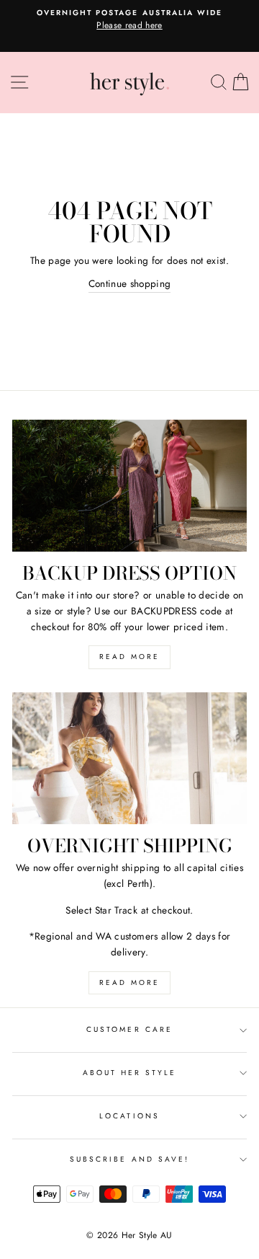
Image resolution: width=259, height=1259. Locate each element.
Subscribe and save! (129, 1159)
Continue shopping (129, 283)
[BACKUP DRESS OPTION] (129, 486)
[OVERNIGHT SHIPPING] (129, 758)
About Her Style (130, 1072)
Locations (129, 1115)
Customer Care (129, 1029)
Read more (129, 656)
